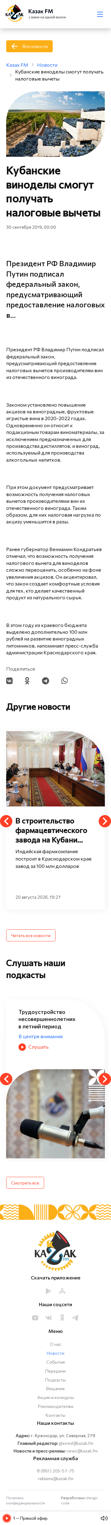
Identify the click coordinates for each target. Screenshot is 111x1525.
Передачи (55, 1370)
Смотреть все (25, 1182)
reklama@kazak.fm (55, 1478)
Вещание (55, 1388)
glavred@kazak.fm (76, 1443)
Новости (55, 1353)
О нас (55, 1344)
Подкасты (55, 1379)
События (55, 1362)
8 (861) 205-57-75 (55, 1470)
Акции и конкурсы (55, 1397)
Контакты (55, 1415)
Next (105, 821)
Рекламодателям (55, 1406)
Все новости (35, 46)
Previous (6, 821)
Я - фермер (82, 1029)
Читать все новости (31, 935)
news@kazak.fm (82, 1450)
